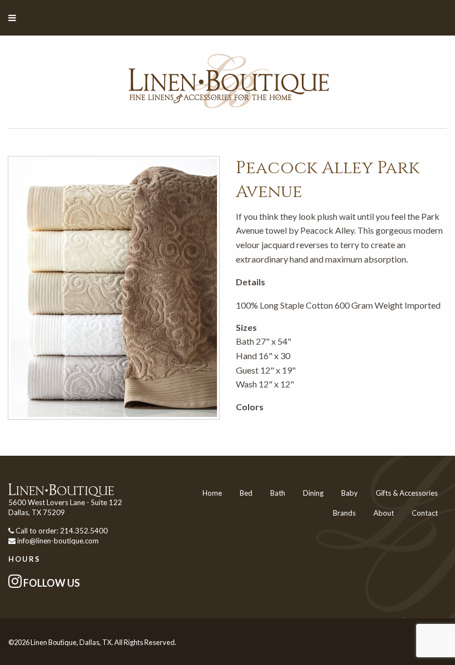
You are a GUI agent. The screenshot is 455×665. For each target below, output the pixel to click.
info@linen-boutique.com (58, 540)
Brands (344, 512)
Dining (313, 492)
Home (212, 492)
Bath (277, 492)
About (383, 512)
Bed (246, 492)
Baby (349, 492)
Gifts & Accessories (407, 492)
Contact (425, 512)
